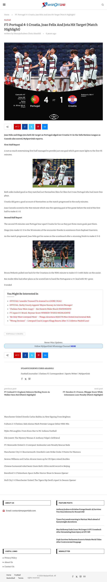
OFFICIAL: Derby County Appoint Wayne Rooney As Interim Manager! (41, 305)
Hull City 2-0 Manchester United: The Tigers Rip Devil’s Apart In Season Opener (40, 480)
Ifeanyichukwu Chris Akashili (37, 368)
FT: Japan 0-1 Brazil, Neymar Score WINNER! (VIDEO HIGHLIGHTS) (40, 313)
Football (17, 575)
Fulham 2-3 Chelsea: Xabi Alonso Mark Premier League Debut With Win (36, 424)
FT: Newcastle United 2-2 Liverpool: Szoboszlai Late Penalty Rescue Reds (37, 445)
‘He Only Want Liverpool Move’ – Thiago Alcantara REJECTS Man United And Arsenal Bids (50, 317)
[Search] (102, 5)
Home (6, 15)
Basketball (11, 578)
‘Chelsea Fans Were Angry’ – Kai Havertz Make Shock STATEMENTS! (41, 309)
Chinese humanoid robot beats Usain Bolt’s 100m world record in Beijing (37, 466)
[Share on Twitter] (31, 127)
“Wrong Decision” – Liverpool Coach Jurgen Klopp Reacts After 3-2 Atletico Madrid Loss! (49, 321)
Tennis (20, 578)
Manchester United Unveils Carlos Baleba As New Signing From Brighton (37, 417)
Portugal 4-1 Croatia (14, 334)
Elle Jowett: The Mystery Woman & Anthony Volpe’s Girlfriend (32, 438)
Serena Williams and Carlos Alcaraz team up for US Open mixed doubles (37, 459)
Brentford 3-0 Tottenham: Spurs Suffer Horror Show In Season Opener (36, 473)
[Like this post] (18, 127)
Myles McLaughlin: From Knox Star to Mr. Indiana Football (30, 431)
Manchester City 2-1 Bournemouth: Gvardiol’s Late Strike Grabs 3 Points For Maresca (42, 452)
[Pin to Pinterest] (38, 127)
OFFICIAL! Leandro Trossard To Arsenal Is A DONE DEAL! (36, 301)
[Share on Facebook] (25, 127)
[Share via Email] (45, 127)
